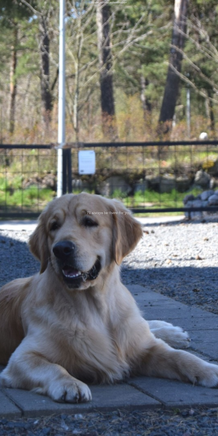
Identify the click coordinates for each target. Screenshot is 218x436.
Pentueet (108, 5)
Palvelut (115, 5)
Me (95, 5)
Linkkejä (121, 5)
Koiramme (101, 5)
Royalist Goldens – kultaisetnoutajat (109, 2)
